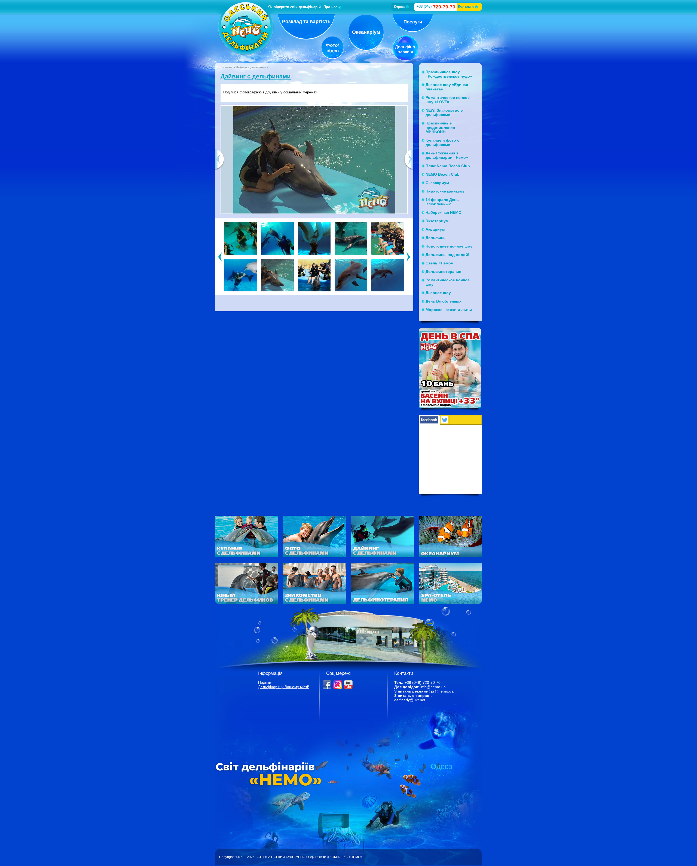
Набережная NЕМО (443, 212)
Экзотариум (437, 221)
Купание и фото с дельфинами (442, 142)
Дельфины (436, 238)
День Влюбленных (443, 301)
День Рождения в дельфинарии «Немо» (447, 155)
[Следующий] (408, 256)
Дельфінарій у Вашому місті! (283, 687)
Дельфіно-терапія (405, 49)
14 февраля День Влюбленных (442, 201)
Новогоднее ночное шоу (449, 246)
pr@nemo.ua (442, 691)
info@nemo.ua (433, 687)
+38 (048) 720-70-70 (423, 682)
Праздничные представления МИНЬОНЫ (440, 127)
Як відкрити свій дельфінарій (294, 7)
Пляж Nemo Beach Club (448, 166)
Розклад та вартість (306, 21)
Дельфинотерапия (443, 271)
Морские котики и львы (449, 309)
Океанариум (437, 183)
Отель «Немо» (439, 263)
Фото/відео (332, 48)
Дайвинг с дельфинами (256, 76)
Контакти (466, 6)
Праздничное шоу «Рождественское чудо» (449, 74)
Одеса (399, 7)
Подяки (264, 682)
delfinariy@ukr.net (409, 700)
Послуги (412, 22)
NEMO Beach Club (443, 174)
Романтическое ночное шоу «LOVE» (448, 99)
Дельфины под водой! (447, 254)
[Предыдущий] (220, 256)
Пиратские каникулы (446, 191)
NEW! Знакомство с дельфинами (444, 112)
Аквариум (435, 229)
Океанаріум (366, 32)
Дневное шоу (438, 293)
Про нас (330, 7)
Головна (226, 67)
